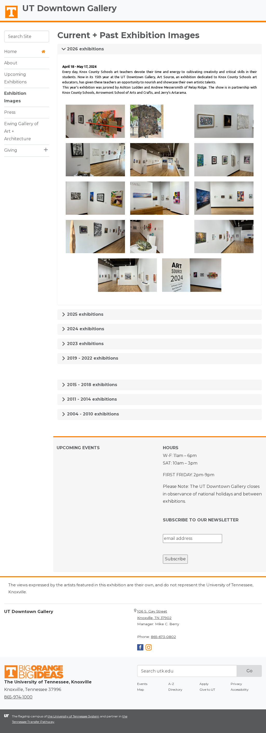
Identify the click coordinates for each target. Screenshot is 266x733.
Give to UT (207, 689)
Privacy (236, 684)
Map (140, 689)
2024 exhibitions (85, 328)
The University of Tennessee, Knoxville (9, 18)
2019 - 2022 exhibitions (92, 358)
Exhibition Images (15, 97)
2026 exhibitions (85, 48)
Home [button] (10, 51)
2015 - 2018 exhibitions (91, 384)
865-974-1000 (18, 697)
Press (9, 112)
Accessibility (240, 689)
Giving (10, 150)
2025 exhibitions (84, 314)
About (10, 62)
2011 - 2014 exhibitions (91, 399)
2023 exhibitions (85, 343)
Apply (204, 684)
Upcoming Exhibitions (15, 78)
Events (142, 684)
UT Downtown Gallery (69, 8)
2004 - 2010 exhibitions (92, 414)
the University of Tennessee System (73, 716)
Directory (175, 689)
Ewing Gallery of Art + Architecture (21, 131)
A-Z (171, 684)
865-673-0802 (163, 637)
